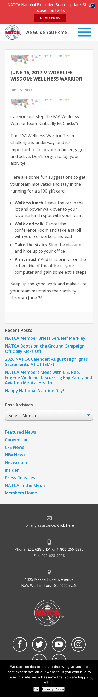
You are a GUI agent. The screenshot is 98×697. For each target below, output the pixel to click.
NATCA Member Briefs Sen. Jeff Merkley (45, 338)
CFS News (14, 447)
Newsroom (16, 462)
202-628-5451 (39, 549)
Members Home (21, 493)
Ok (36, 689)
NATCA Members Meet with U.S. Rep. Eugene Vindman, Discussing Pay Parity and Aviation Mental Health (48, 377)
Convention (17, 440)
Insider (12, 470)
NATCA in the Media (25, 485)
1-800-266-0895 (70, 549)
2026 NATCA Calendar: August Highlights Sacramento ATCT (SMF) (46, 361)
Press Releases (20, 478)
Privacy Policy (53, 689)
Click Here (65, 525)
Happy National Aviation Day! (34, 390)
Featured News (20, 432)
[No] (91, 678)
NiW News (15, 455)
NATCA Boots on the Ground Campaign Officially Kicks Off (44, 348)
